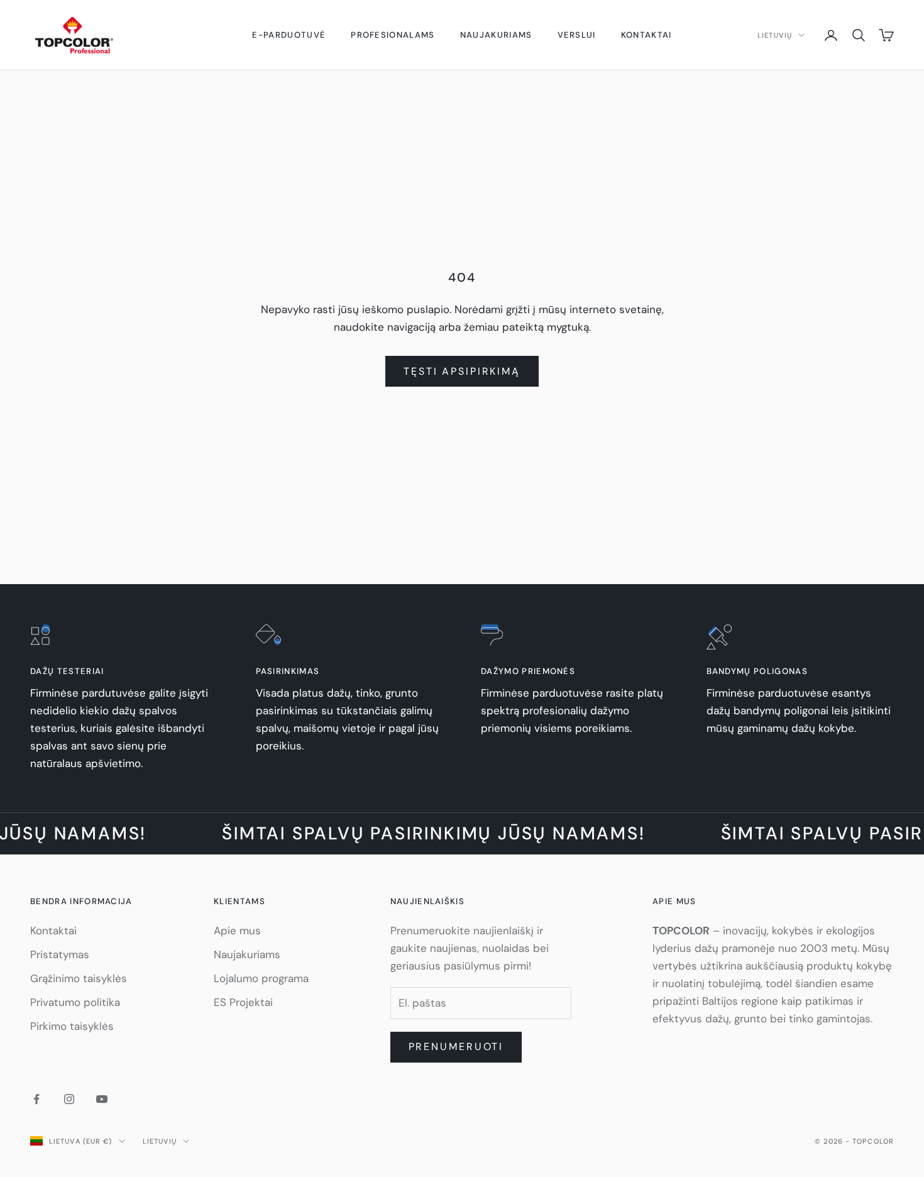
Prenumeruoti (456, 1046)
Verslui (577, 35)
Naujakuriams (496, 35)
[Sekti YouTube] (102, 1099)
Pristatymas (59, 954)
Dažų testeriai (67, 671)
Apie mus (237, 930)
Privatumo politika (75, 1002)
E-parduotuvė (289, 35)
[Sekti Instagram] (69, 1099)
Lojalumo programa (261, 978)
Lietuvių (774, 35)
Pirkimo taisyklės (72, 1026)
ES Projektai (243, 1002)
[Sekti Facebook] (36, 1099)
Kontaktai (646, 35)
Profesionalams (392, 35)
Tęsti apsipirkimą (462, 371)
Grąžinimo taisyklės (78, 978)
